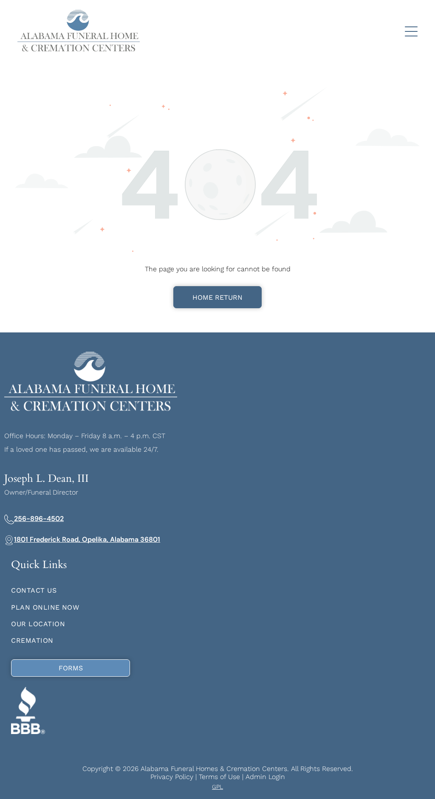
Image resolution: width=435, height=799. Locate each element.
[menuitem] (217, 590)
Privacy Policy (171, 777)
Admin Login (265, 777)
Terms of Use (219, 777)
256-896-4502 (39, 518)
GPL (217, 786)
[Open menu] (411, 31)
